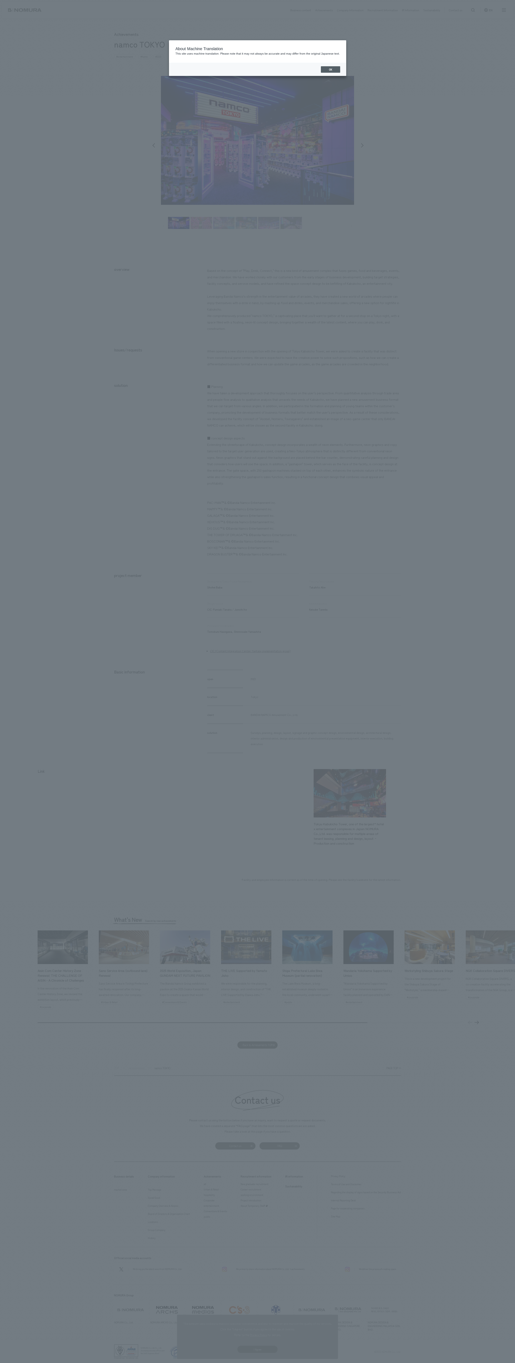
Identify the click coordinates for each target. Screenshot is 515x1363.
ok (330, 69)
